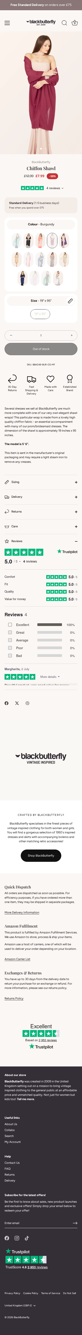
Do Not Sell (69, 1293)
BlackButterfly (41, 162)
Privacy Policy (12, 1293)
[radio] (16, 240)
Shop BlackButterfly (41, 855)
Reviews (16, 541)
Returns (16, 511)
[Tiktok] (27, 1237)
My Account (13, 1142)
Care (14, 526)
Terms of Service (50, 1293)
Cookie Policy (30, 1293)
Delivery (16, 496)
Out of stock (41, 349)
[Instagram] (17, 1237)
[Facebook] (7, 1237)
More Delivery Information (22, 912)
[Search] (64, 24)
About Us (11, 1124)
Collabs (10, 1130)
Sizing (15, 482)
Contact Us (12, 1162)
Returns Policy (14, 998)
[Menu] (7, 23)
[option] (41, 5)
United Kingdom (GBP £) (18, 1305)
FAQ (7, 1168)
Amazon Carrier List (17, 959)
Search (9, 1136)
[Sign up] (75, 1223)
